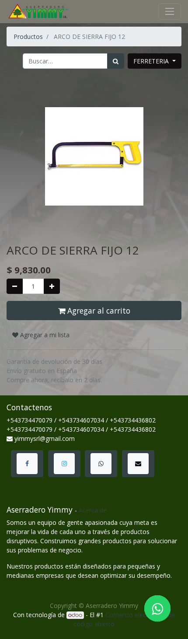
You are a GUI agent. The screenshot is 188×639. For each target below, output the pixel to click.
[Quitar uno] (15, 286)
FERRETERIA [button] (152, 61)
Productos (28, 36)
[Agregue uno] (52, 286)
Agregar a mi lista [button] (44, 335)
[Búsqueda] (115, 61)
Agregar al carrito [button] (97, 310)
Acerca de (93, 510)
